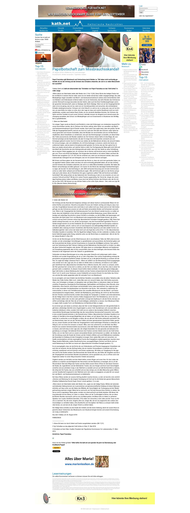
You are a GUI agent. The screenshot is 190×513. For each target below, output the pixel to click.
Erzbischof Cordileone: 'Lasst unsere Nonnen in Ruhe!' (148, 159)
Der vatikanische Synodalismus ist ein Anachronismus (43, 121)
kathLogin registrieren (90, 478)
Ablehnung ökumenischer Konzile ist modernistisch (43, 97)
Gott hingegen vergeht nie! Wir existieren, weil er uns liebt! (147, 116)
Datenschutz (105, 509)
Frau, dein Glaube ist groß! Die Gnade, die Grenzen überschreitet (147, 164)
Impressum (96, 509)
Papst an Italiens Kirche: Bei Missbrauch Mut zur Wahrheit (130, 71)
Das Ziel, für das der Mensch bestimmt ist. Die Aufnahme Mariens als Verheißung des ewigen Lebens (148, 103)
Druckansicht (56, 74)
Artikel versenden (67, 74)
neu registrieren (147, 16)
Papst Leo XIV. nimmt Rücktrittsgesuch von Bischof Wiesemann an (44, 137)
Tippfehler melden (80, 74)
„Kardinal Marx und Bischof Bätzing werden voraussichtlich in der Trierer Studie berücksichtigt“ (130, 103)
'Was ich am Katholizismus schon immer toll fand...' (43, 92)
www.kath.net (66, 486)
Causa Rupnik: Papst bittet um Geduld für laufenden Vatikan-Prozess (131, 90)
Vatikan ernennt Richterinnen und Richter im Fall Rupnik (130, 110)
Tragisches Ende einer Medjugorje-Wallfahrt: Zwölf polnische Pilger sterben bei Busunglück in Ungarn (44, 104)
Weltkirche (68, 72)
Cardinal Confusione (147, 145)
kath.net (88, 509)
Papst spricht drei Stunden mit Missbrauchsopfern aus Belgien (130, 84)
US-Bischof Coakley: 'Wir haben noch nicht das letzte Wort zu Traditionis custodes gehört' (43, 151)
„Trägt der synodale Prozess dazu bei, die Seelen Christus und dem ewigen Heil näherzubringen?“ (44, 85)
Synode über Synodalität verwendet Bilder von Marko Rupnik (130, 123)
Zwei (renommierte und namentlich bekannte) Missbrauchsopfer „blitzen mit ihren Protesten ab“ (130, 78)
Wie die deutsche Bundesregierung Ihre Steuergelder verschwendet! (147, 142)
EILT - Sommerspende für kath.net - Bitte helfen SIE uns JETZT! (148, 84)
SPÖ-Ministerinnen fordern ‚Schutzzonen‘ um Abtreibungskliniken (43, 126)
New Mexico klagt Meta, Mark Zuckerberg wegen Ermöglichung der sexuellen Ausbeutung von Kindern (130, 117)
